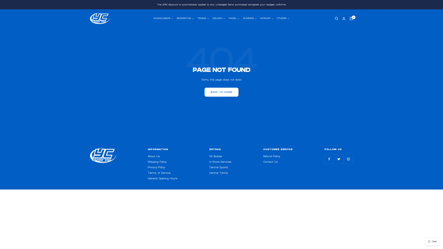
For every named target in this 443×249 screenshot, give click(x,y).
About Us (154, 156)
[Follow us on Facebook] (329, 159)
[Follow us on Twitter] (338, 159)
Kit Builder (215, 156)
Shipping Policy (157, 161)
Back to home (221, 92)
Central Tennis (218, 173)
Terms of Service (159, 173)
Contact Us (270, 161)
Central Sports (218, 167)
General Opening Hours (163, 178)
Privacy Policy (156, 167)
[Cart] (351, 18)
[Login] (343, 18)
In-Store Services (220, 161)
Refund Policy (271, 156)
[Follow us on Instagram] (348, 159)
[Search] (336, 18)
